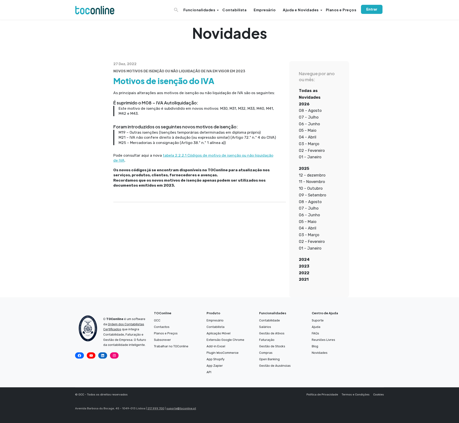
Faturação (266, 340)
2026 (304, 104)
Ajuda (316, 327)
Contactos (161, 327)
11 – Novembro (312, 181)
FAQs (315, 333)
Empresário (265, 9)
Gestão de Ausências (275, 365)
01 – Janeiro (310, 156)
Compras (266, 352)
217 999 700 (156, 408)
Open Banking (269, 359)
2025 (304, 168)
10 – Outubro (310, 188)
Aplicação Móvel (218, 333)
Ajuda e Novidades (301, 9)
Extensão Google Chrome (225, 340)
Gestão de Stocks (272, 346)
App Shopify (215, 359)
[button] (177, 8)
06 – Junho (309, 123)
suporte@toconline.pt (181, 408)
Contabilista (234, 9)
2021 (304, 279)
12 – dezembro (312, 175)
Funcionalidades (199, 9)
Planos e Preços (341, 9)
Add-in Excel (216, 346)
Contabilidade (269, 320)
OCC (157, 320)
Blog (315, 346)
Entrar (371, 9)
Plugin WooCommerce (223, 352)
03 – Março (309, 143)
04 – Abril (307, 137)
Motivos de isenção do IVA (163, 81)
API (209, 372)
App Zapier (215, 365)
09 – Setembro (312, 195)
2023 (304, 266)
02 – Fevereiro (312, 150)
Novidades (320, 352)
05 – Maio (307, 130)
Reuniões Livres (323, 340)
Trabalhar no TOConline (171, 346)
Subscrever (162, 340)
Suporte (318, 320)
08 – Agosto (310, 110)
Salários (265, 327)
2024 (304, 259)
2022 (304, 272)
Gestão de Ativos (271, 333)
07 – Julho (308, 117)
